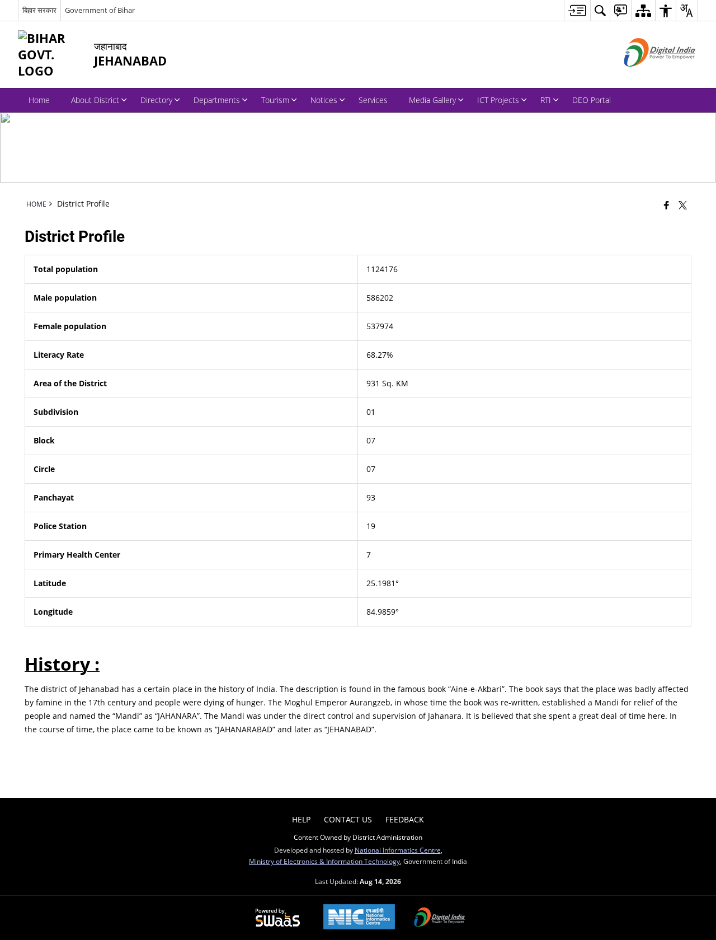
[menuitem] (577, 10)
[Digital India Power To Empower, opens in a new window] (440, 918)
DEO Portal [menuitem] (591, 100)
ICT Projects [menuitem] (498, 100)
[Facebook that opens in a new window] (666, 204)
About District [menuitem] (95, 100)
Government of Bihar (100, 10)
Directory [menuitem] (156, 100)
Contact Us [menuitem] (348, 819)
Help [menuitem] (301, 819)
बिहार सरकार (39, 10)
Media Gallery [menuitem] (432, 100)
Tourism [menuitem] (275, 100)
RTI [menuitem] (545, 100)
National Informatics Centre (398, 849)
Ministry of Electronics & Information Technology (324, 861)
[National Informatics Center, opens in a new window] (359, 918)
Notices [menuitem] (323, 100)
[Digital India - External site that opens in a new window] (645, 76)
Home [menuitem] (39, 100)
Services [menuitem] (373, 100)
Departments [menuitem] (217, 100)
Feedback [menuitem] (404, 819)
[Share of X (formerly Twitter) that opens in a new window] (683, 204)
